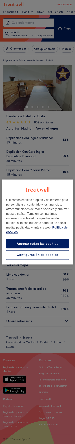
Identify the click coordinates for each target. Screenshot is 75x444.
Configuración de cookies (37, 255)
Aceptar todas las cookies (37, 243)
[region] (37, 222)
